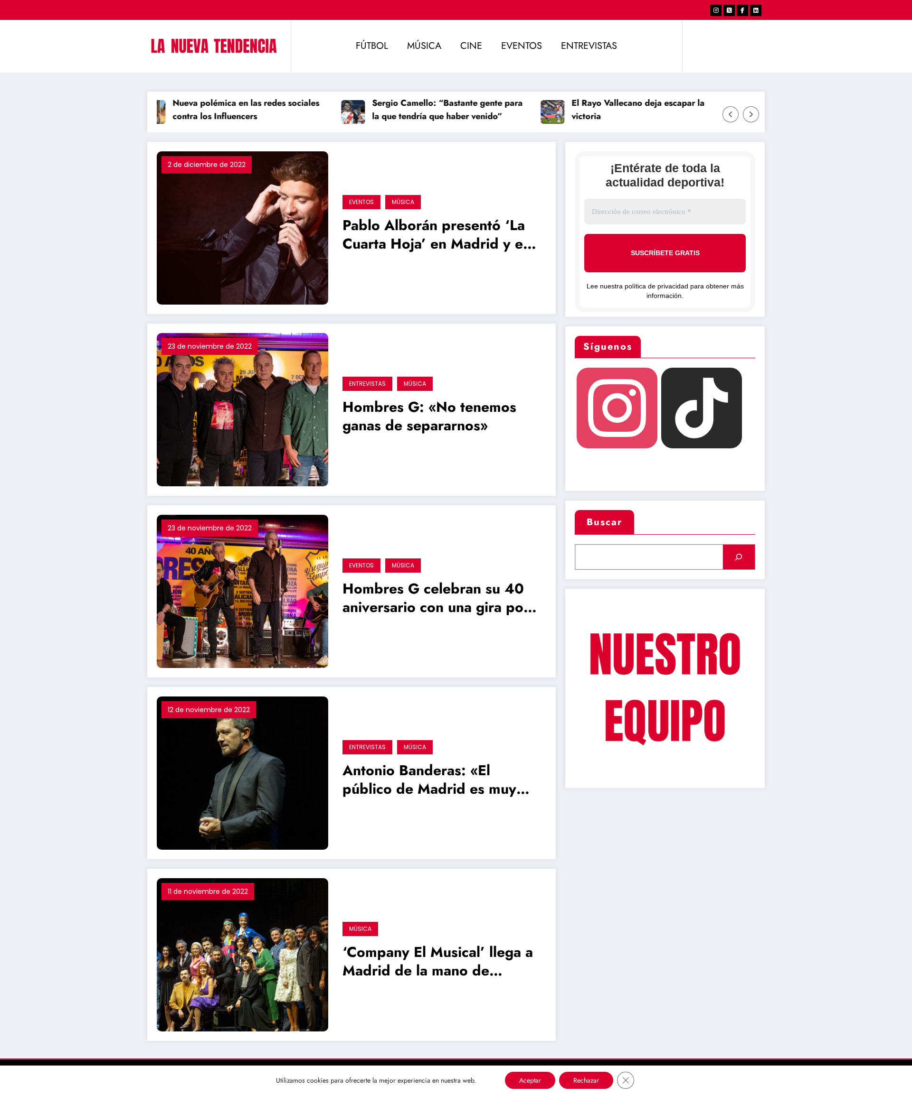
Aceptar (530, 1080)
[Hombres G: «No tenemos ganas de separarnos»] (242, 408)
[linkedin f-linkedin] (755, 10)
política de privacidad (656, 286)
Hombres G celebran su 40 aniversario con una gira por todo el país (435, 599)
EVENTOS (521, 46)
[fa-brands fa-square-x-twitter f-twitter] (729, 10)
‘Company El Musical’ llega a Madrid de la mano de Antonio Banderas (437, 962)
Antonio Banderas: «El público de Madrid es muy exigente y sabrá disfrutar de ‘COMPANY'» (438, 780)
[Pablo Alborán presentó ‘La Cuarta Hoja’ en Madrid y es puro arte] (242, 227)
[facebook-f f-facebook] (742, 10)
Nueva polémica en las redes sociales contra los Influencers (228, 110)
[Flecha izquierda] (730, 114)
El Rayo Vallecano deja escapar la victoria (620, 110)
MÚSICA (424, 46)
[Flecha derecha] (751, 114)
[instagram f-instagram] (716, 10)
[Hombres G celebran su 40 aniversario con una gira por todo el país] (242, 590)
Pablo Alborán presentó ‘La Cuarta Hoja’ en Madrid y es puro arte (436, 235)
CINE (471, 46)
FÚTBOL (372, 46)
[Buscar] (739, 557)
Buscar (604, 522)
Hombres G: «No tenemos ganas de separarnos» (429, 417)
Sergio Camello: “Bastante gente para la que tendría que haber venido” (430, 110)
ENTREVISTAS (589, 46)
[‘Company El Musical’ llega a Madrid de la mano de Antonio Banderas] (242, 953)
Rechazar (586, 1080)
